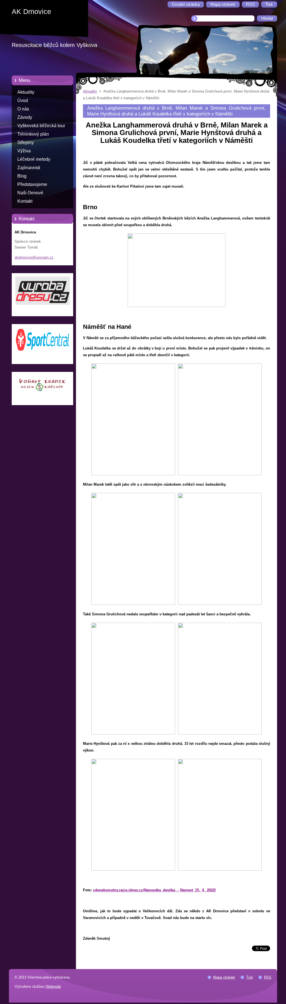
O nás (23, 109)
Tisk (249, 977)
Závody (24, 117)
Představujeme (32, 184)
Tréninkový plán (33, 134)
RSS (267, 977)
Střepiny (25, 142)
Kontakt (24, 201)
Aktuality (25, 92)
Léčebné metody (33, 159)
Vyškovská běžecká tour (41, 125)
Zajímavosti (28, 167)
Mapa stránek (224, 977)
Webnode (53, 986)
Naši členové (30, 192)
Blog (22, 176)
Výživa (24, 150)
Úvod (22, 100)
